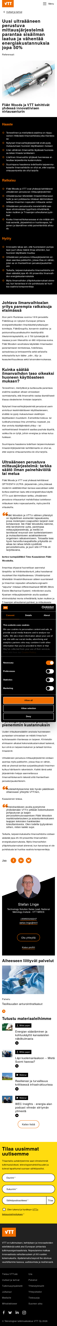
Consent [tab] (10, 615)
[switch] (50, 671)
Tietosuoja (34, 1297)
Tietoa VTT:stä (9, 1274)
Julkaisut (6, 1291)
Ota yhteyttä (28, 937)
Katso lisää (28, 1124)
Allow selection (28, 708)
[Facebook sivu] (4, 1313)
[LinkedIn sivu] (17, 1313)
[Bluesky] (28, 860)
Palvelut (32, 1279)
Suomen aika (35, 1303)
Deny (28, 716)
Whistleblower (9, 1303)
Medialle (6, 1297)
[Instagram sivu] (24, 1313)
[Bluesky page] (10, 1313)
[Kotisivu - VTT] (8, 3)
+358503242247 (28, 918)
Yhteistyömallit (36, 1285)
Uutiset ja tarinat (11, 1279)
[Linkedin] (21, 860)
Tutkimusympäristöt (12, 1285)
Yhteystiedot (35, 1291)
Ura (30, 1274)
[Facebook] (13, 860)
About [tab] (47, 615)
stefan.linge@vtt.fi (29, 922)
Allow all (28, 700)
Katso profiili (28, 947)
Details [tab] (28, 615)
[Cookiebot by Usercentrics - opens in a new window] (42, 607)
